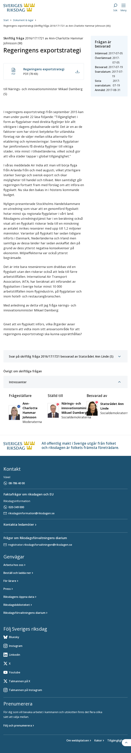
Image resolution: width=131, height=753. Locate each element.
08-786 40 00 (17, 483)
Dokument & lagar (23, 20)
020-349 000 (16, 507)
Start (6, 20)
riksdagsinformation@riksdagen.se (31, 513)
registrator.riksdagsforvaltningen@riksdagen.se (40, 545)
